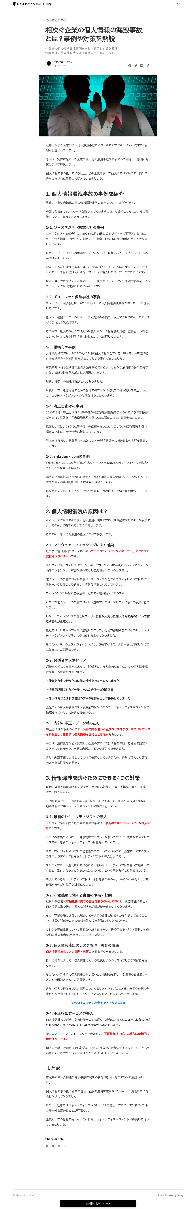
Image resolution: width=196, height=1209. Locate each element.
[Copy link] (147, 65)
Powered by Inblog (174, 1195)
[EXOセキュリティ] (49, 63)
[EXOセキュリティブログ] (27, 4)
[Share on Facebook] (129, 65)
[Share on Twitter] (135, 65)
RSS (160, 1195)
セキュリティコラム (56, 19)
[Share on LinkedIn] (141, 65)
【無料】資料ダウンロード (98, 1203)
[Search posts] (178, 4)
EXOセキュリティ (63, 62)
